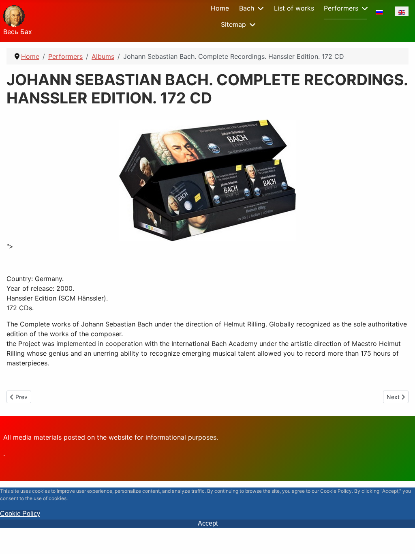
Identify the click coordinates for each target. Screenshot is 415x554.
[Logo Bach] (14, 15)
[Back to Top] (401, 539)
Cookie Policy (20, 513)
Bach (246, 8)
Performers (341, 8)
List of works (294, 8)
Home (220, 8)
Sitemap (233, 24)
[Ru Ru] (379, 11)
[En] (402, 11)
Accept (208, 523)
